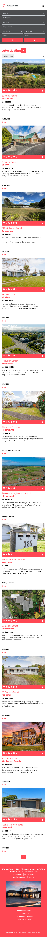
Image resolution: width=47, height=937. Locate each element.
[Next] (23, 50)
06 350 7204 (29, 874)
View (4, 122)
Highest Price (8, 56)
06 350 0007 (24, 913)
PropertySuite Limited (34, 932)
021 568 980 (17, 874)
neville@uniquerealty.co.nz (23, 877)
